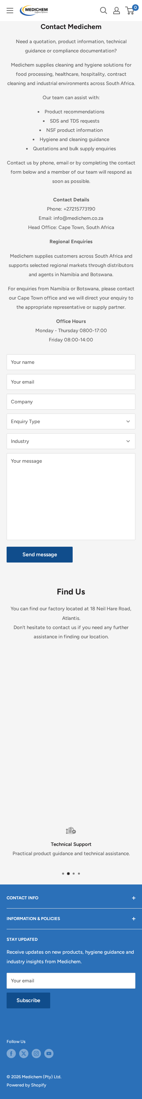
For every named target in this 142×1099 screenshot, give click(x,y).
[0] (130, 10)
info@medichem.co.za (78, 218)
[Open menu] (10, 10)
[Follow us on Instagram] (36, 1053)
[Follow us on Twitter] (23, 1053)
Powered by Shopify (26, 1085)
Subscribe (28, 1000)
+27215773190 (79, 209)
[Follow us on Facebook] (11, 1053)
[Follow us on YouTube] (48, 1053)
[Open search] (103, 10)
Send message (39, 554)
